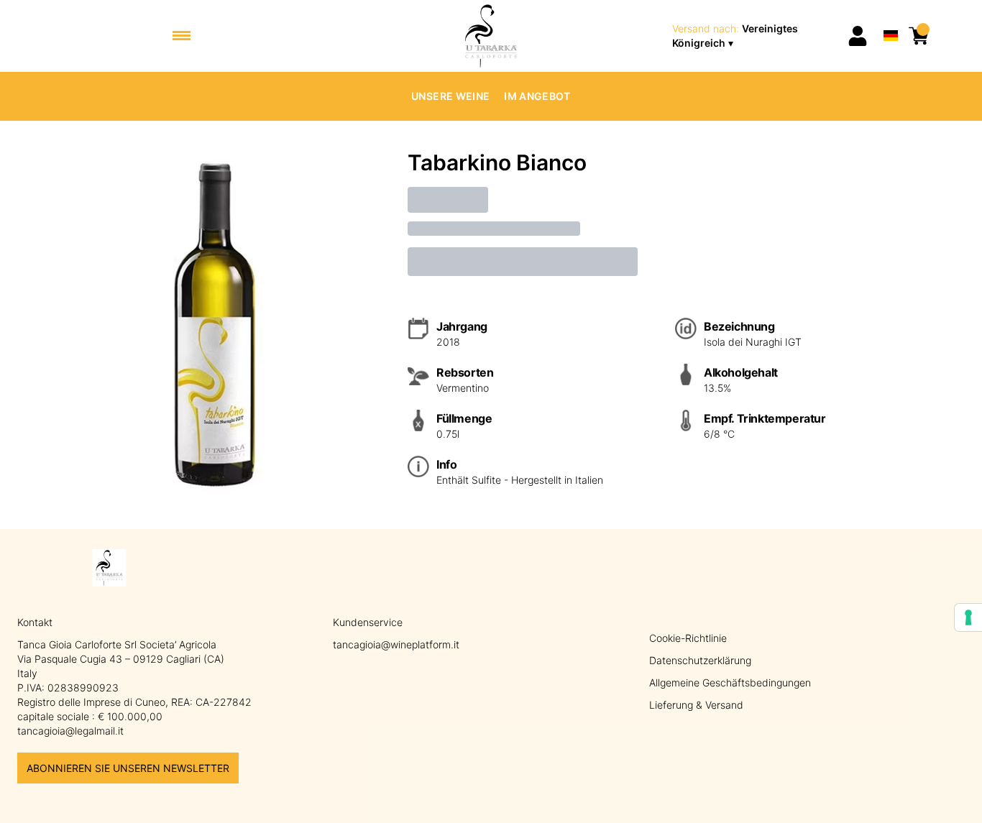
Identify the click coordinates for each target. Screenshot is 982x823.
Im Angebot (537, 96)
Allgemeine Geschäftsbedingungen (730, 682)
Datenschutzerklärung (700, 660)
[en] (890, 16)
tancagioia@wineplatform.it (396, 644)
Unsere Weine (450, 96)
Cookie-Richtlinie (688, 638)
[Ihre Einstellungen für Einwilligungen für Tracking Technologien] (968, 617)
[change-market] (754, 36)
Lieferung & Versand (696, 705)
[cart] (919, 36)
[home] (491, 36)
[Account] (858, 36)
